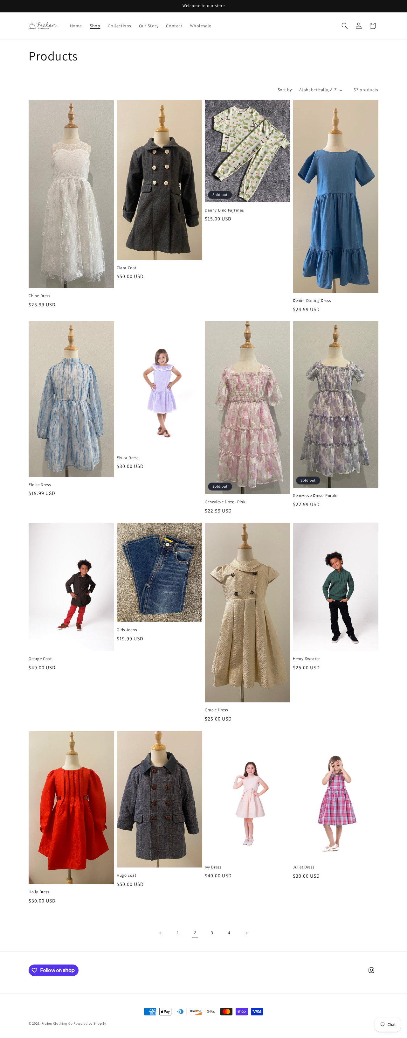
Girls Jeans (127, 629)
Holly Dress (39, 892)
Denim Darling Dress (312, 300)
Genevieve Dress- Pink (225, 502)
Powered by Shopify (89, 1023)
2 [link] (195, 932)
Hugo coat (126, 875)
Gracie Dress (216, 710)
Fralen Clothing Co (57, 1023)
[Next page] (246, 933)
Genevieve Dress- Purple (315, 495)
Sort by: (285, 90)
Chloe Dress (39, 295)
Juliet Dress (303, 867)
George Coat (40, 658)
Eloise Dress (40, 484)
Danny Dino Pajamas (224, 210)
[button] (345, 26)
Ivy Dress (213, 867)
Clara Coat (126, 267)
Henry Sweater (306, 658)
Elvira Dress (127, 457)
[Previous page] (161, 933)
